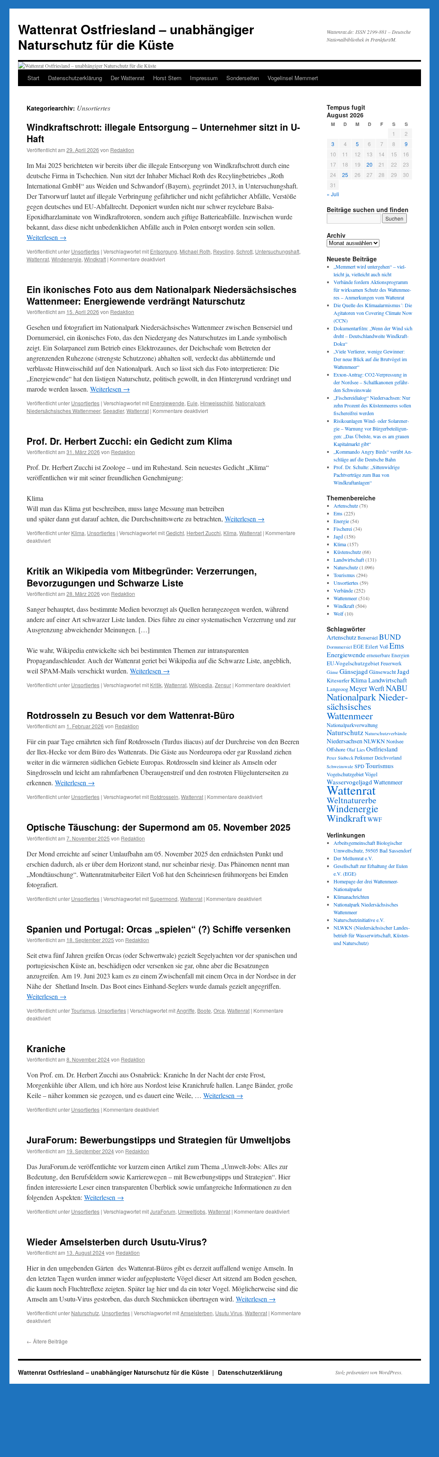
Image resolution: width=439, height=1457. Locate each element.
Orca (219, 1010)
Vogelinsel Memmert (293, 78)
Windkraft (95, 259)
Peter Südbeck (340, 758)
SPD (359, 766)
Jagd (338, 536)
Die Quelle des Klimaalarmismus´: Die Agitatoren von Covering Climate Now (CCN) (373, 313)
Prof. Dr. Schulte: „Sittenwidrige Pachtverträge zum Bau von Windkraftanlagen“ (367, 475)
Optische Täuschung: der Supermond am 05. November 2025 (159, 826)
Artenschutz (346, 505)
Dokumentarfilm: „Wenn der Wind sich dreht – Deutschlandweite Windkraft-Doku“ (373, 336)
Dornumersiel (339, 647)
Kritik (156, 684)
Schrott (244, 251)
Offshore (336, 749)
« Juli (333, 193)
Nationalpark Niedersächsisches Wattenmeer (367, 706)
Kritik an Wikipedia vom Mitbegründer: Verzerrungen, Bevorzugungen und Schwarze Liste (142, 576)
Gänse (332, 672)
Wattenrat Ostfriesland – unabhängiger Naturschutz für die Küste (136, 37)
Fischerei (343, 528)
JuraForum (162, 1211)
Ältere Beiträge (47, 1341)
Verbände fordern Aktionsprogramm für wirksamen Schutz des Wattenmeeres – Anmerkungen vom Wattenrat (372, 289)
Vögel (371, 774)
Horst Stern (167, 78)
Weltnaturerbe (351, 800)
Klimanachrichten (351, 896)
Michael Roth (195, 251)
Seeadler (113, 410)
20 (370, 164)
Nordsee (394, 741)
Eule (192, 403)
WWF (374, 819)
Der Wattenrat (127, 78)
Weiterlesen (46, 237)
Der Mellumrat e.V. (353, 858)
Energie (341, 521)
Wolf (338, 613)
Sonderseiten (242, 78)
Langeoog (337, 688)
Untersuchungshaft (277, 251)
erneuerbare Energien (388, 655)
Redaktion (122, 149)
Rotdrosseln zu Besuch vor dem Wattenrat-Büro (131, 715)
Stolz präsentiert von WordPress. (369, 1372)
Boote (204, 1010)
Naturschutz (85, 1312)
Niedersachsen (344, 741)
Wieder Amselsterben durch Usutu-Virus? (117, 1241)
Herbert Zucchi (203, 532)
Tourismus (83, 1010)
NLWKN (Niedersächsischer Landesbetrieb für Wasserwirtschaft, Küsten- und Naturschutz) (372, 935)
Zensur (223, 684)
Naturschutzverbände (386, 733)
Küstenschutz (347, 551)
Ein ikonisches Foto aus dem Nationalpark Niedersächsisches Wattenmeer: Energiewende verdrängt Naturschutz (162, 295)
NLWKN (374, 741)
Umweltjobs (191, 1211)
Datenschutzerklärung (75, 78)
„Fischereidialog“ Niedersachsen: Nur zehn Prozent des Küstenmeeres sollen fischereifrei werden (372, 405)
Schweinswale (340, 766)
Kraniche (46, 1048)
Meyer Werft (367, 688)
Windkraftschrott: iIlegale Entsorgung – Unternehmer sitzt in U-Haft (163, 132)
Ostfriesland (381, 749)
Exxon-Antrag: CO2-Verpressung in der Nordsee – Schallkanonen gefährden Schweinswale (371, 382)
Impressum (204, 78)
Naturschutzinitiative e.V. (359, 919)
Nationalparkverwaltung (352, 724)
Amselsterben (196, 1312)
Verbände (343, 590)
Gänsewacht (382, 672)
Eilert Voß (376, 646)
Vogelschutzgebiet (345, 774)
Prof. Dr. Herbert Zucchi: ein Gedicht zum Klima (129, 440)
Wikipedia (200, 684)
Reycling (223, 251)
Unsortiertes (85, 251)
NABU (396, 687)
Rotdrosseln (164, 796)
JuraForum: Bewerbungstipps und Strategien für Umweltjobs (159, 1139)
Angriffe (186, 1010)
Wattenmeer (345, 598)
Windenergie (66, 259)
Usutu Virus (228, 1312)
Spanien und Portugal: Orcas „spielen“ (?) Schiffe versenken (159, 928)
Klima (77, 532)
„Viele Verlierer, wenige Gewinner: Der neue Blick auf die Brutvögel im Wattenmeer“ (370, 359)
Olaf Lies (356, 749)
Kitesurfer (338, 680)
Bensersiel (368, 637)
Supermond (163, 898)
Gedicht (175, 532)
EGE (358, 646)
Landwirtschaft (349, 559)
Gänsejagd (354, 671)
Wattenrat (38, 259)
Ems (338, 513)
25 (345, 174)
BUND (390, 636)
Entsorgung (163, 251)
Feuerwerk (391, 663)
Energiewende (167, 403)
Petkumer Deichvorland (378, 757)
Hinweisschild (216, 403)
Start (33, 78)
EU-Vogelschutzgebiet (353, 663)
